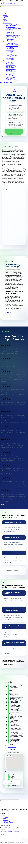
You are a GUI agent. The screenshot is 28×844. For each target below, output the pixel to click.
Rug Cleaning (9, 70)
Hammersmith (14, 780)
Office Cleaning (10, 58)
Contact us (5, 20)
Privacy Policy (6, 821)
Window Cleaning (10, 77)
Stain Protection (9, 74)
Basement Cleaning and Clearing (14, 28)
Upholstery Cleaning (11, 75)
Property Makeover (10, 65)
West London (14, 777)
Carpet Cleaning (10, 32)
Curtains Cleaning (10, 39)
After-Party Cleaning (11, 25)
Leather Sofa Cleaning (11, 55)
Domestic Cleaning (10, 43)
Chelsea (13, 784)
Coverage (5, 17)
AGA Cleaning (9, 78)
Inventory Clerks (10, 52)
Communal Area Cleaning (12, 36)
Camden (13, 781)
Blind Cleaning (9, 31)
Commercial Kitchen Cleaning (13, 35)
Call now (10, 82)
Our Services (8, 312)
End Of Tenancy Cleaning (12, 44)
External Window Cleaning (12, 46)
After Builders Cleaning (11, 24)
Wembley (13, 774)
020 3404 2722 (12, 747)
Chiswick (13, 778)
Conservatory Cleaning (11, 37)
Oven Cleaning (9, 62)
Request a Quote (4, 82)
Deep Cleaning (9, 40)
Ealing (12, 776)
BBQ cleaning (9, 29)
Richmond (13, 785)
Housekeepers (9, 51)
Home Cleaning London (18, 842)
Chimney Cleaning (10, 33)
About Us (5, 16)
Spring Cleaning (10, 73)
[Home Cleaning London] (11, 11)
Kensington (13, 783)
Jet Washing (9, 54)
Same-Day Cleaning (11, 71)
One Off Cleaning (10, 59)
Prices (4, 19)
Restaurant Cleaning (11, 69)
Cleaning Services (7, 23)
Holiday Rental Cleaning (12, 79)
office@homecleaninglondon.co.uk (16, 831)
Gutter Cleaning (10, 47)
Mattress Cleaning (10, 56)
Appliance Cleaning (10, 27)
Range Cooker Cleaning (11, 66)
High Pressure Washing (11, 48)
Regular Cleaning (10, 67)
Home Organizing (10, 50)
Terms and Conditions (8, 822)
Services (5, 15)
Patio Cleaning (9, 63)
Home (4, 13)
